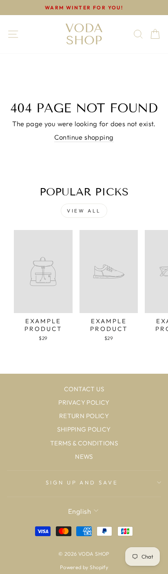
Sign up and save (82, 482)
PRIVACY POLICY (84, 402)
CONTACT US (84, 389)
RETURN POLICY (84, 416)
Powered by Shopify (84, 567)
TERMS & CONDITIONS (84, 443)
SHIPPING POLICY (84, 429)
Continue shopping (83, 137)
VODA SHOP (84, 34)
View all (84, 211)
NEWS (84, 456)
